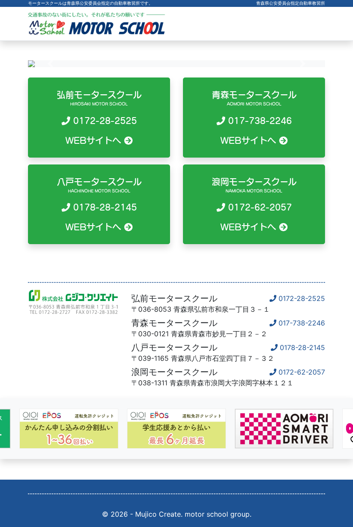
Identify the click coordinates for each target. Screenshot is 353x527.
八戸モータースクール (99, 204)
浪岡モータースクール (254, 204)
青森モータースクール (254, 117)
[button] (50, 63)
